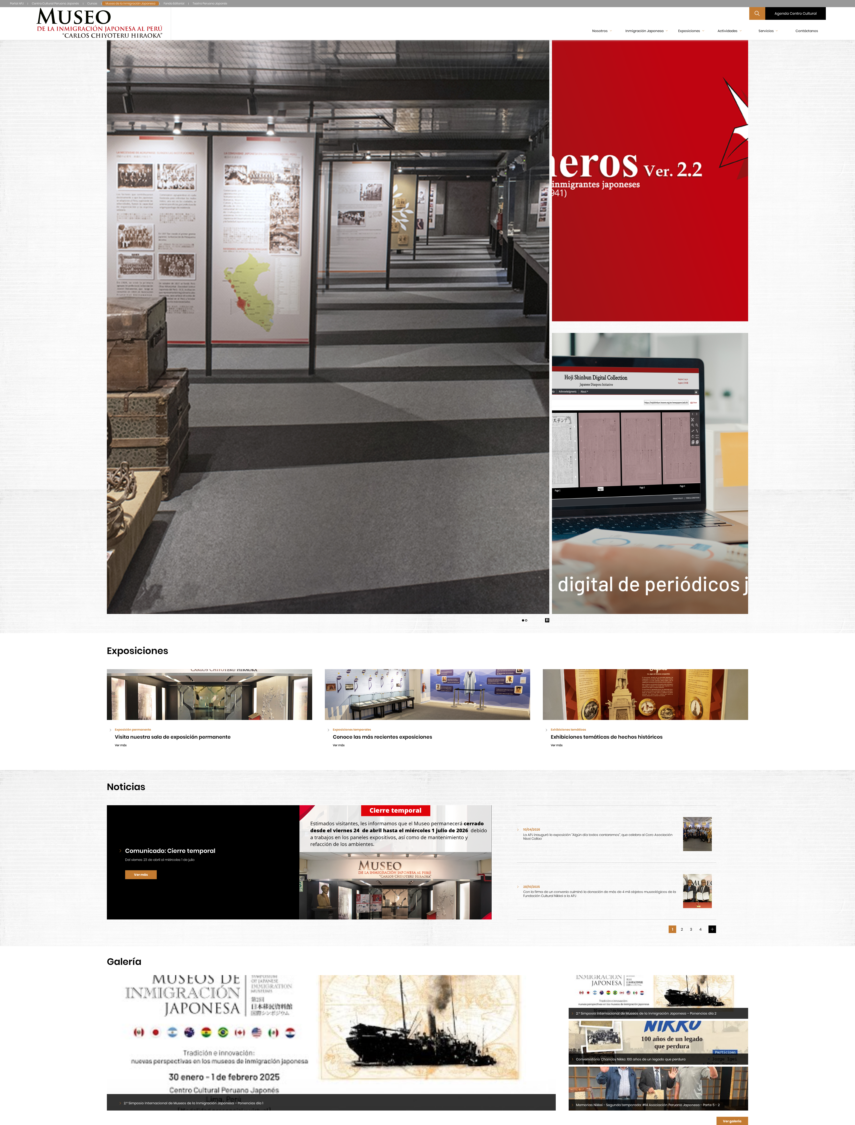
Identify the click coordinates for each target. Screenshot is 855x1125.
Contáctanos (807, 31)
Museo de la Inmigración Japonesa (130, 3)
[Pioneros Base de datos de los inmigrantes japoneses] (650, 180)
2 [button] (682, 929)
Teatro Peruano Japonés (210, 3)
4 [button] (700, 929)
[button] (523, 620)
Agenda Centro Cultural (796, 13)
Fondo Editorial (174, 3)
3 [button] (691, 929)
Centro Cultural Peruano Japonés (55, 3)
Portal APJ (17, 3)
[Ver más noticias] (712, 929)
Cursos (92, 3)
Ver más (141, 874)
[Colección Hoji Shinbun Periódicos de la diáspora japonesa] (650, 473)
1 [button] (672, 929)
